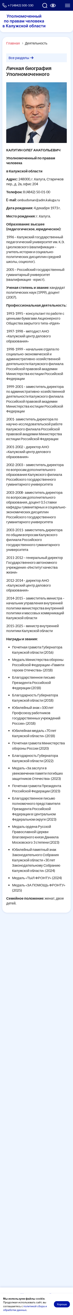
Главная (13, 43)
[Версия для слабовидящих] (53, 5)
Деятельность (36, 43)
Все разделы (19, 58)
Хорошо (62, 1304)
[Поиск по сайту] (45, 5)
